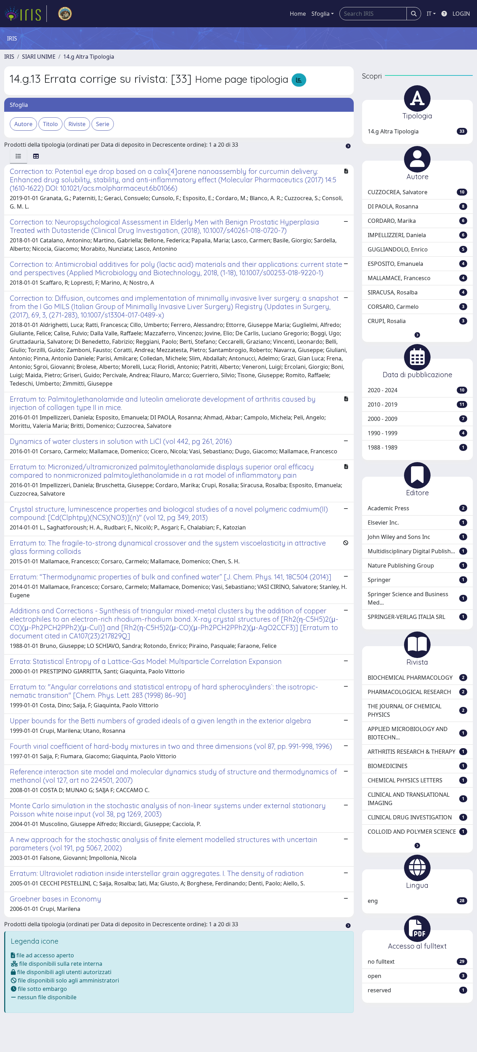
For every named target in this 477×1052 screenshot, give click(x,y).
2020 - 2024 (416, 390)
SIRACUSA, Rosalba (416, 292)
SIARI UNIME (39, 56)
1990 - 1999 (416, 433)
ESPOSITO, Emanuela (416, 264)
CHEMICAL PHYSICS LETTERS (416, 780)
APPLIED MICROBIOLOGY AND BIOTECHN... (416, 733)
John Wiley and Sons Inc (416, 537)
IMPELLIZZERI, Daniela (416, 235)
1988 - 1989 (416, 447)
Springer (416, 580)
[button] (417, 335)
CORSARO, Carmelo (416, 307)
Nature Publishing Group (416, 565)
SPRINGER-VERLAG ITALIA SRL (416, 617)
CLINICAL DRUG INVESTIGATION (416, 817)
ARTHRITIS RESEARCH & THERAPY (416, 751)
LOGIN (461, 13)
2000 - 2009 (416, 419)
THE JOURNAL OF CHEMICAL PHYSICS (416, 710)
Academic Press (416, 508)
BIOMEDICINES (416, 766)
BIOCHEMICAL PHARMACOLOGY (416, 677)
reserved (416, 990)
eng (416, 901)
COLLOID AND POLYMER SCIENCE (416, 831)
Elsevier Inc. (416, 522)
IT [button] (429, 13)
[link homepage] (25, 13)
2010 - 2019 (416, 404)
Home (298, 13)
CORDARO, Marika (416, 221)
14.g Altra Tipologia (88, 56)
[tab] (18, 156)
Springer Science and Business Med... (416, 598)
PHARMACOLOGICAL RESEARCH (416, 692)
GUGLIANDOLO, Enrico (416, 249)
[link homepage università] (65, 13)
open (416, 976)
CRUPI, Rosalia (416, 321)
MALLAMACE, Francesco (416, 278)
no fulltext (416, 961)
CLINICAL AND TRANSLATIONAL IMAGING (416, 799)
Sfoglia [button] (320, 13)
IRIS (9, 56)
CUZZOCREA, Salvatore (416, 192)
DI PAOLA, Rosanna (416, 206)
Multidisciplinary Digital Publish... (416, 551)
